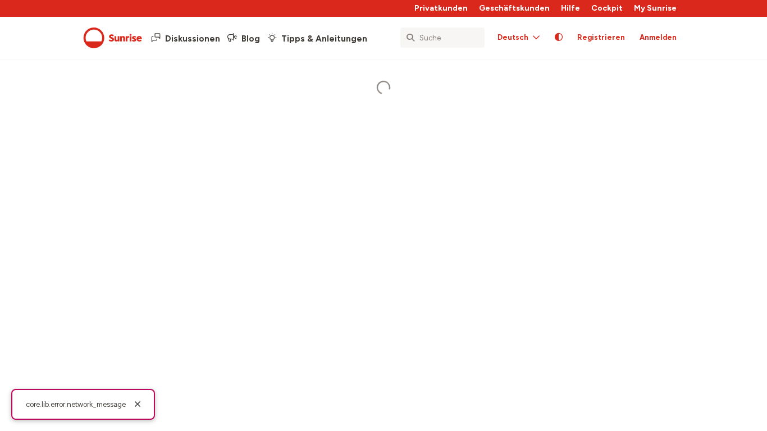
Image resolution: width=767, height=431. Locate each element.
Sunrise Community (112, 38)
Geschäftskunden (514, 8)
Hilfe (570, 8)
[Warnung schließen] (137, 405)
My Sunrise (655, 8)
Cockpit (607, 8)
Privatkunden (441, 8)
